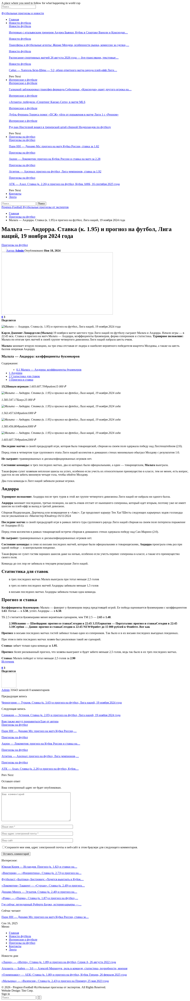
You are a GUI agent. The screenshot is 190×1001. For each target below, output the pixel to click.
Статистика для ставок (24, 376)
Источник (7, 661)
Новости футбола (20, 22)
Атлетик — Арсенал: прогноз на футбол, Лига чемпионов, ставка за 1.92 (55, 171)
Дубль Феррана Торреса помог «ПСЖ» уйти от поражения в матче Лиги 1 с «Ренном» (64, 114)
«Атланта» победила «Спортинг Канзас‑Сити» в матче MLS (47, 102)
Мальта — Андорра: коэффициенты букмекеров (48, 369)
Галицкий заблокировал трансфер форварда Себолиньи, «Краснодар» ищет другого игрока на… (70, 89)
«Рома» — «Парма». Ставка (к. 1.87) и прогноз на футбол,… (39, 898)
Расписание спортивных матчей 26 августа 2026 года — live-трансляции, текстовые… (64, 57)
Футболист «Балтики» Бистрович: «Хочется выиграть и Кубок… (42, 879)
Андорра (15, 373)
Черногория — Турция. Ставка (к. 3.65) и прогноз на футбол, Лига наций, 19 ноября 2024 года (61, 702)
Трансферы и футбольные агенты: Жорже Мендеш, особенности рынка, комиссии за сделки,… (69, 45)
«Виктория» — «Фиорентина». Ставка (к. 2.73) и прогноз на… (41, 873)
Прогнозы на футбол (22, 136)
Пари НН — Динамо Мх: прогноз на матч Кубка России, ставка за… (45, 917)
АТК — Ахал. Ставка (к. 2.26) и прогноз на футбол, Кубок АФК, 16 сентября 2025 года (64, 184)
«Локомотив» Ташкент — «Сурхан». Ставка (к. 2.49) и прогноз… (43, 885)
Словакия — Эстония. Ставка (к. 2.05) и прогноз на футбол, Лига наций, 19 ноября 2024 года (60, 715)
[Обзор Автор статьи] (8, 686)
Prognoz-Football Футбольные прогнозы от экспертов (35, 207)
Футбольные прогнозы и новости (22, 13)
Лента (13, 197)
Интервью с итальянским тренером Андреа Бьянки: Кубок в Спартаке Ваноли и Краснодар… (68, 32)
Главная (14, 19)
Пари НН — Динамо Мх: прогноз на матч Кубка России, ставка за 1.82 (54, 146)
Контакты (15, 193)
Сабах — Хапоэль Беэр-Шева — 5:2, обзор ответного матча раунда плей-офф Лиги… (63, 70)
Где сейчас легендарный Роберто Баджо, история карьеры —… (41, 904)
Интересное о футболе (23, 79)
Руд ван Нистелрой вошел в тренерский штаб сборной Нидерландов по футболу (60, 127)
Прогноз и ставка (21, 379)
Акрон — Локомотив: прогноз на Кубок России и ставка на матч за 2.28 (54, 158)
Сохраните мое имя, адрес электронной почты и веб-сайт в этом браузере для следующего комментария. (71, 847)
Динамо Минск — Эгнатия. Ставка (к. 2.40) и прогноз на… (39, 891)
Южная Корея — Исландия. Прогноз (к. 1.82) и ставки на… (39, 866)
